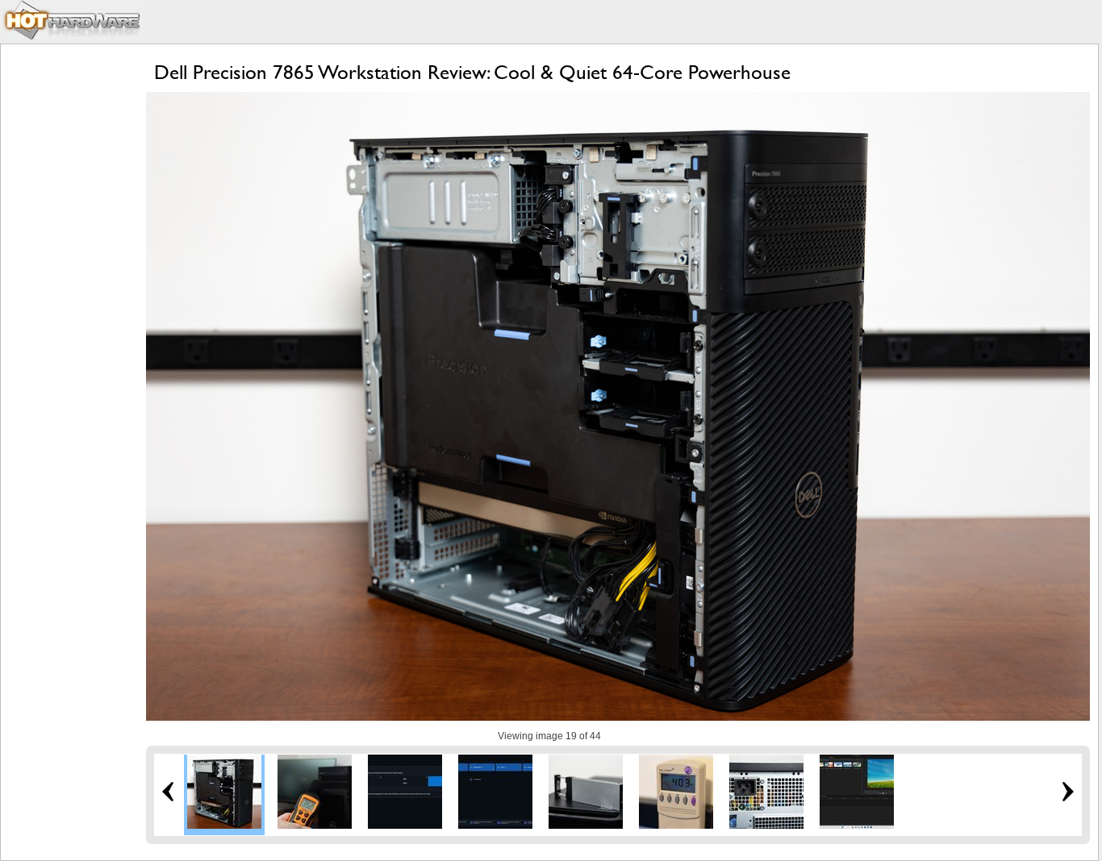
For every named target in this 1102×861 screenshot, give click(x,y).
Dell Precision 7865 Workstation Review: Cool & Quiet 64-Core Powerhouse (472, 72)
